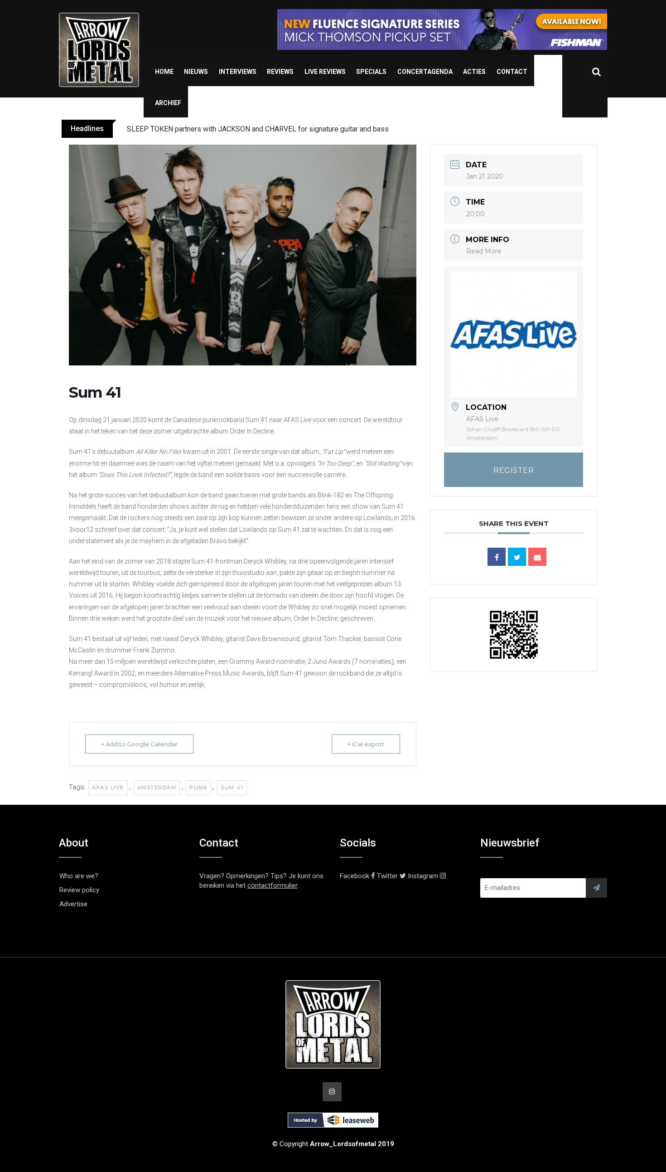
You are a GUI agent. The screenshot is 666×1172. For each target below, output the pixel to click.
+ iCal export (365, 744)
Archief (168, 103)
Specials (371, 71)
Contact (512, 71)
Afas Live (108, 787)
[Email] (537, 557)
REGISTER (513, 470)
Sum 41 (232, 787)
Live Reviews (325, 71)
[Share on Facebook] (496, 557)
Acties (474, 71)
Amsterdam (157, 787)
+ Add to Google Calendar (139, 744)
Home (164, 71)
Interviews (237, 71)
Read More (484, 251)
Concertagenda (425, 71)
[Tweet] (517, 557)
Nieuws (196, 71)
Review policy (79, 890)
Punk (198, 787)
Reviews (280, 71)
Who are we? (78, 876)
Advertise (73, 904)
